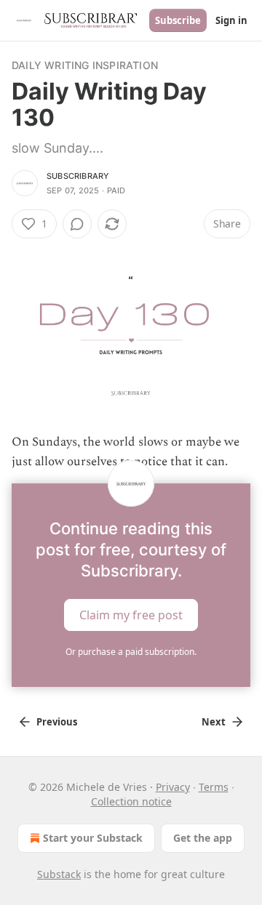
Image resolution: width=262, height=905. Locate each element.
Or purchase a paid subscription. (131, 651)
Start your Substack (93, 838)
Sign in (231, 20)
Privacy (173, 787)
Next (214, 721)
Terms (214, 787)
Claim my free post (131, 615)
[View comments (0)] (77, 223)
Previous (56, 721)
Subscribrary (78, 176)
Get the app (202, 838)
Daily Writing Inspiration (85, 65)
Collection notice (131, 801)
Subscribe (178, 20)
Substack (59, 874)
